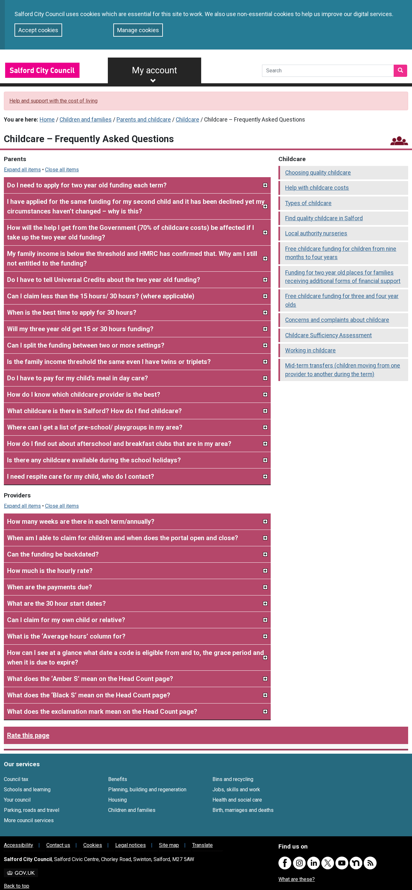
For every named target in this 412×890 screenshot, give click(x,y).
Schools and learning (27, 789)
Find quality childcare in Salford (324, 218)
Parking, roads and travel (31, 810)
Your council (17, 800)
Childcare (187, 119)
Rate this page (28, 735)
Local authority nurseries (316, 233)
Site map (169, 845)
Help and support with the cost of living (53, 101)
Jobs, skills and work (236, 789)
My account (154, 70)
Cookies (92, 845)
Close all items (62, 170)
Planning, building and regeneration (147, 789)
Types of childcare (308, 203)
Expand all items (22, 170)
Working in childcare (310, 350)
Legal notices (130, 845)
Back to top (16, 886)
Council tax (16, 779)
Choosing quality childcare (318, 172)
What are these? (296, 879)
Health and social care (237, 800)
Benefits (117, 779)
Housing (117, 800)
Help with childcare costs (317, 188)
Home (47, 119)
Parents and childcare (144, 119)
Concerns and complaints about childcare (337, 320)
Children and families (86, 119)
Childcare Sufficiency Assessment (328, 335)
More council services (29, 820)
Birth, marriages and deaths (243, 810)
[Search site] (400, 71)
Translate (202, 845)
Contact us (58, 845)
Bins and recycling (232, 779)
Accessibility (18, 845)
